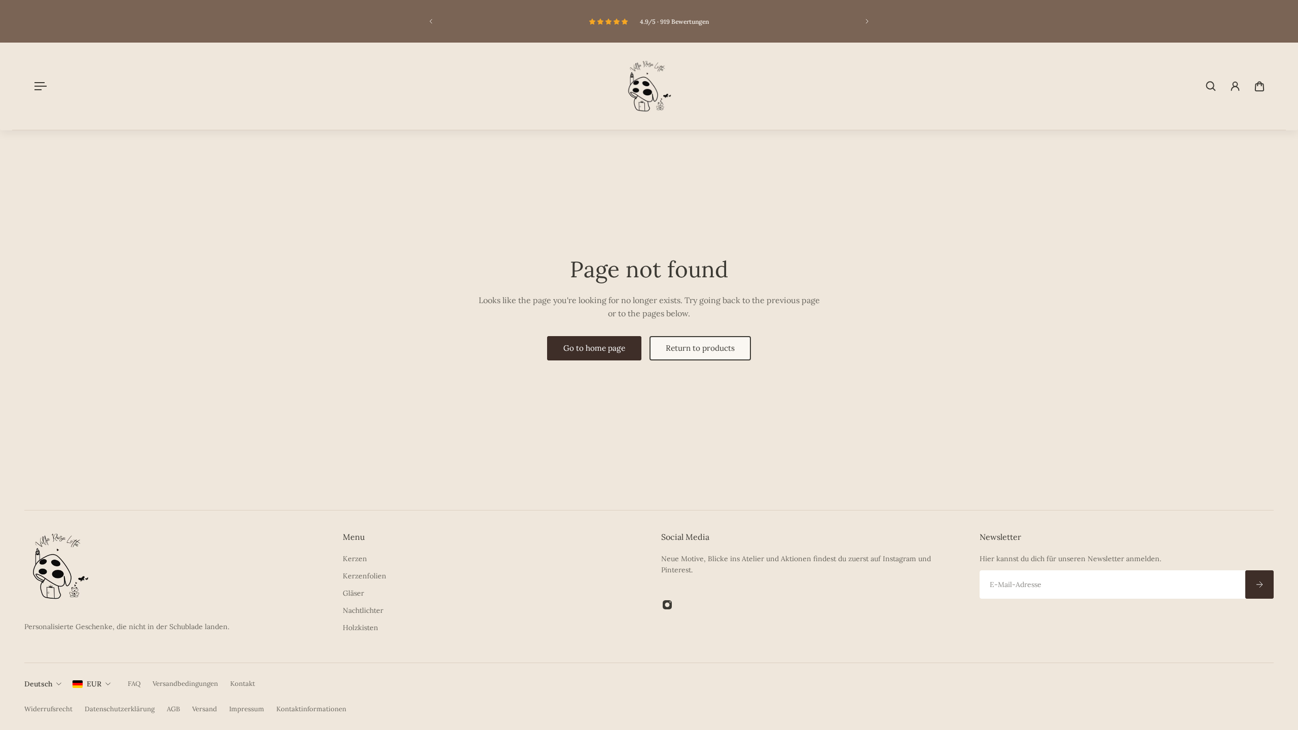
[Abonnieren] (1259, 584)
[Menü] (38, 86)
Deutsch (38, 683)
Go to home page (594, 348)
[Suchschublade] (1211, 86)
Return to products (700, 348)
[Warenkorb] (1259, 86)
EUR (94, 683)
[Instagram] (667, 605)
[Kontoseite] (1235, 86)
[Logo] (649, 86)
